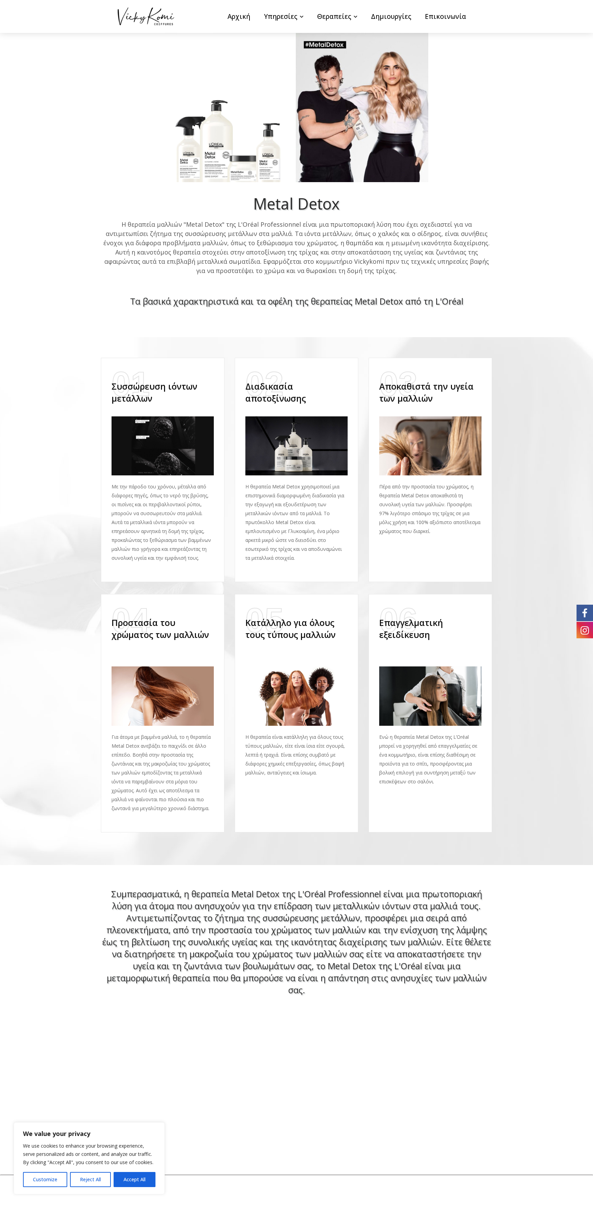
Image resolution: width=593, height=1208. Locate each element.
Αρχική (239, 16)
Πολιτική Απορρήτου (133, 1116)
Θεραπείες (334, 16)
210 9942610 (396, 1113)
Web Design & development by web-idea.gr (346, 1191)
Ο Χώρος (114, 1091)
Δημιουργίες (391, 16)
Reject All (90, 1179)
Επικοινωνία (445, 16)
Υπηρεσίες (280, 16)
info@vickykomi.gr (405, 1126)
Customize (45, 1179)
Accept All (135, 1179)
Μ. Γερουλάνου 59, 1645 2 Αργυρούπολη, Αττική (412, 1096)
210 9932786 (443, 1113)
